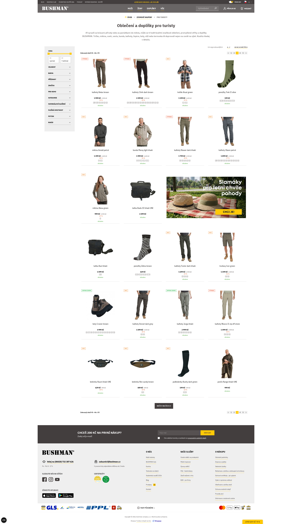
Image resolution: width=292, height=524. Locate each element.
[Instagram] (51, 479)
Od (50, 58)
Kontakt (148, 489)
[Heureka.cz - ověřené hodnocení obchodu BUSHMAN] (97, 479)
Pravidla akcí (219, 494)
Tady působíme (146, 508)
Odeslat (207, 433)
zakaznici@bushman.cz (109, 462)
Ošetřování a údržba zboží (223, 485)
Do (62, 58)
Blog (42, 2)
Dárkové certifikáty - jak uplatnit (225, 476)
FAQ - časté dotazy (186, 471)
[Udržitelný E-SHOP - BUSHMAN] (105, 479)
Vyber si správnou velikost (223, 480)
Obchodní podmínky (221, 457)
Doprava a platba (220, 462)
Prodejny (236, 2)
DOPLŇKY (151, 8)
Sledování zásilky (220, 466)
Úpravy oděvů (185, 466)
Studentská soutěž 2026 (66, 2)
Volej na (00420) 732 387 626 (60, 462)
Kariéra (148, 466)
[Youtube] (57, 479)
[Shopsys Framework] (156, 521)
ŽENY (139, 8)
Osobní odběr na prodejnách (190, 457)
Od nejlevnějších (241, 47)
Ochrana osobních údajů (223, 489)
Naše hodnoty (150, 457)
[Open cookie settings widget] (4, 520)
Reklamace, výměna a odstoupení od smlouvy (229, 471)
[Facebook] (44, 479)
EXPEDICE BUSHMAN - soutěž (94, 2)
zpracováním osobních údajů (197, 438)
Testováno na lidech (152, 471)
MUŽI (130, 8)
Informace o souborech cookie (225, 498)
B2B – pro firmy (186, 480)
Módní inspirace (186, 462)
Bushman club (51, 2)
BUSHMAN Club (151, 462)
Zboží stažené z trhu (187, 476)
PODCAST (79, 2)
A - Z (228, 47)
